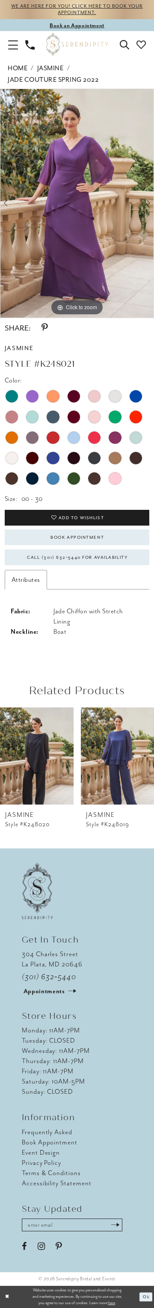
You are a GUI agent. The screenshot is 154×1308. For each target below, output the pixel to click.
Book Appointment (77, 537)
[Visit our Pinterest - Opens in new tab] (59, 1246)
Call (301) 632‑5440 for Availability (77, 557)
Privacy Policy (41, 1163)
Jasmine (50, 68)
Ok (146, 1296)
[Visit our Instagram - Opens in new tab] (41, 1246)
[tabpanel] (77, 203)
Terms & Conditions (51, 1173)
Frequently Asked (47, 1132)
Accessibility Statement (57, 1183)
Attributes (26, 579)
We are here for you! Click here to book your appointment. (76, 9)
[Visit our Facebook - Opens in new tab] (24, 1246)
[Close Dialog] (7, 1297)
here (111, 1302)
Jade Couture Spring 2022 (53, 79)
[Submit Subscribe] (115, 1225)
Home (17, 68)
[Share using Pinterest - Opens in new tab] (44, 328)
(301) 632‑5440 (49, 976)
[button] (13, 44)
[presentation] (37, 756)
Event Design (41, 1152)
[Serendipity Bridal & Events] (77, 44)
